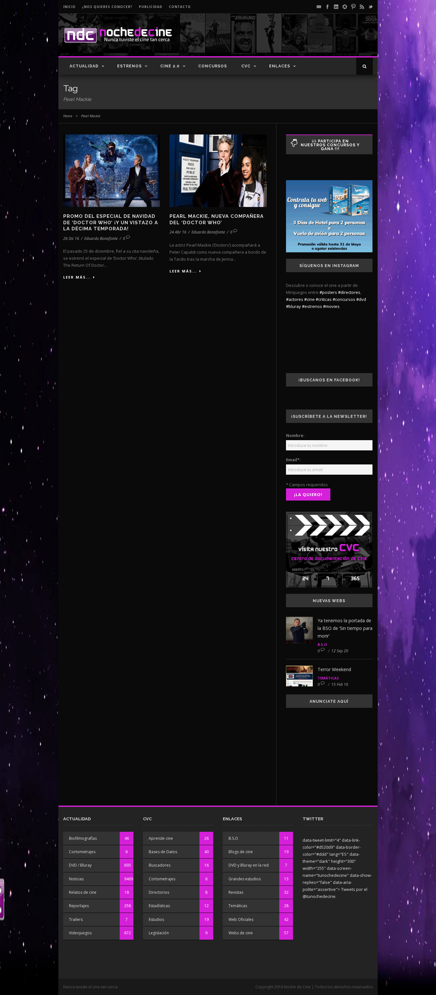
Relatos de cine (82, 892)
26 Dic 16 (71, 238)
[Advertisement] (298, 40)
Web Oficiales (241, 919)
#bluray (293, 306)
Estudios (156, 919)
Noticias (76, 879)
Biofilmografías (83, 838)
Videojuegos (80, 933)
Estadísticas (159, 905)
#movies (331, 306)
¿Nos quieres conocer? (107, 6)
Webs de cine (241, 933)
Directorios (159, 892)
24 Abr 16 (177, 232)
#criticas (324, 299)
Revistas (236, 892)
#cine (309, 299)
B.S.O (322, 644)
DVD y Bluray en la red (249, 865)
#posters (328, 292)
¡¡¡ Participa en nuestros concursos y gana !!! (330, 145)
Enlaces (279, 66)
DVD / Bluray (80, 865)
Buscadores (159, 865)
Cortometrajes (82, 851)
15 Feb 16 (339, 684)
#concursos (344, 299)
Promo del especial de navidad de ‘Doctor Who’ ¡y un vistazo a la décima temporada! (110, 222)
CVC (246, 66)
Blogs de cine (241, 851)
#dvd (361, 299)
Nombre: (295, 435)
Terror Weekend (334, 669)
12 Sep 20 (339, 651)
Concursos (212, 66)
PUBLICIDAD (150, 6)
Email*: (293, 460)
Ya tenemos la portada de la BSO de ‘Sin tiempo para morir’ (345, 628)
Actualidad (84, 66)
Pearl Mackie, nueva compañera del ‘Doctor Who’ (216, 219)
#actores (294, 299)
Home (67, 115)
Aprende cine (161, 838)
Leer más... (77, 277)
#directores (349, 292)
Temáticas (328, 678)
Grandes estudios (245, 879)
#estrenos (312, 306)
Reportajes (79, 905)
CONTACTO (180, 6)
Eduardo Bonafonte (101, 238)
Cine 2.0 (170, 66)
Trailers (76, 919)
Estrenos (129, 66)
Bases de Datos (163, 851)
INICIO (69, 6)
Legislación (159, 933)
